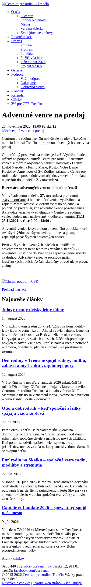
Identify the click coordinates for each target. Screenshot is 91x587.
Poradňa (27, 53)
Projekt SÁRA (31, 66)
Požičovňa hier (31, 58)
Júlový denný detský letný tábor (33, 309)
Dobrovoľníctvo (33, 87)
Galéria (16, 70)
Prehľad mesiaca (14, 289)
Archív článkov (13, 558)
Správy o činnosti (33, 20)
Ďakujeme (28, 83)
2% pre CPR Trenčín (26, 104)
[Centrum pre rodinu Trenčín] (25, 4)
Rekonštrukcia (21, 37)
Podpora (17, 74)
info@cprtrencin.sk (37, 566)
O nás (15, 12)
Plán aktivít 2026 (33, 62)
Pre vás (16, 41)
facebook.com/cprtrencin (32, 570)
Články (16, 99)
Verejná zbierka (32, 28)
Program (27, 49)
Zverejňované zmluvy (37, 33)
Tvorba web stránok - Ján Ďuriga (57, 583)
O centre (27, 16)
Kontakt (17, 91)
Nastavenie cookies (16, 583)
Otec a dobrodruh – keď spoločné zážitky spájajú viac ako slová (41, 411)
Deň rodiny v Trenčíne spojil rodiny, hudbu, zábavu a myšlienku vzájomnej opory (44, 363)
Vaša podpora (31, 79)
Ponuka (26, 45)
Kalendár (18, 95)
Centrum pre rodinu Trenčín (43, 575)
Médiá (25, 24)
